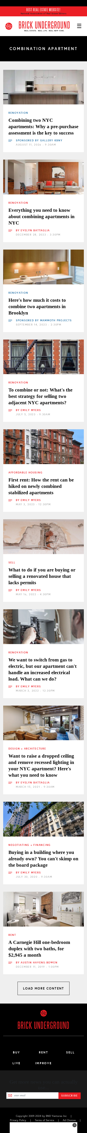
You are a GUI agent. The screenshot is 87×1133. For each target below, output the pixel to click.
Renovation (18, 113)
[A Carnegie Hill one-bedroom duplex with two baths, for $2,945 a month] (43, 909)
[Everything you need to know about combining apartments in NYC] (43, 177)
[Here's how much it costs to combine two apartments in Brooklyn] (43, 267)
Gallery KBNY (51, 140)
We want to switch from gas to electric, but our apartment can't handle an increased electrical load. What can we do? (42, 669)
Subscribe (69, 1095)
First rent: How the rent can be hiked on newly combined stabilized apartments (41, 486)
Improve (43, 1063)
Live (16, 1063)
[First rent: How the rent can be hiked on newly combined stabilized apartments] (43, 446)
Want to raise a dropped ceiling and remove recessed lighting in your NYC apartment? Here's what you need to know (41, 765)
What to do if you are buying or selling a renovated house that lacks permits (41, 576)
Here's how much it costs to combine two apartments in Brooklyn (37, 307)
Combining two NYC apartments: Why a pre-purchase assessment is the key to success (43, 127)
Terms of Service (44, 1120)
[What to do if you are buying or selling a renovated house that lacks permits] (43, 536)
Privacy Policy (18, 1120)
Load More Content (43, 988)
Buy (16, 1052)
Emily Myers (31, 410)
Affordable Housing (25, 472)
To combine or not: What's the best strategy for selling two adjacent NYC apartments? (40, 396)
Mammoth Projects (56, 320)
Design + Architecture (27, 748)
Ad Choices (69, 1120)
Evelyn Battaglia (35, 230)
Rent (12, 935)
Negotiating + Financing (29, 845)
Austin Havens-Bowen (39, 962)
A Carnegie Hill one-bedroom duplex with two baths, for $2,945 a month (39, 949)
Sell (11, 562)
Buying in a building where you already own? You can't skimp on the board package (43, 859)
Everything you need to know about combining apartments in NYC (41, 217)
